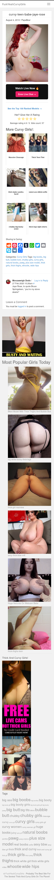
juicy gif (19, 833)
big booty (45, 800)
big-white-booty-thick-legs (19, 459)
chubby (15, 815)
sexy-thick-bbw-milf (16, 555)
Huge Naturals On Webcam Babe (23, 603)
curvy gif (12, 822)
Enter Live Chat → (27, 94)
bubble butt (16, 259)
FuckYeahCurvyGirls (14, 4)
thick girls (16, 854)
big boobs (37, 256)
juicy (13, 832)
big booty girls (20, 804)
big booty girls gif (36, 805)
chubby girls (27, 259)
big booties (34, 800)
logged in (22, 306)
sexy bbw (40, 844)
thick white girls (40, 861)
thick (11, 849)
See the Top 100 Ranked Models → (25, 108)
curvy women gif (29, 827)
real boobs (21, 844)
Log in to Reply (41, 280)
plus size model (33, 262)
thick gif (4, 855)
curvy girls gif (40, 822)
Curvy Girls (22, 256)
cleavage (46, 816)
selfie (31, 844)
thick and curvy (25, 848)
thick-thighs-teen (15, 651)
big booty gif (6, 805)
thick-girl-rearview (16, 507)
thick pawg (29, 855)
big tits (25, 810)
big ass (7, 800)
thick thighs (16, 265)
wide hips (34, 265)
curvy (5, 822)
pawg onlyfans (24, 839)
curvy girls (38, 259)
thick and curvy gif (44, 849)
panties (5, 839)
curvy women (12, 826)
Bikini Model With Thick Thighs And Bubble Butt (29, 411)
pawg (22, 262)
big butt (13, 809)
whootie (25, 265)
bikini (32, 810)
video (4, 867)
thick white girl (22, 861)
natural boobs (12, 262)
